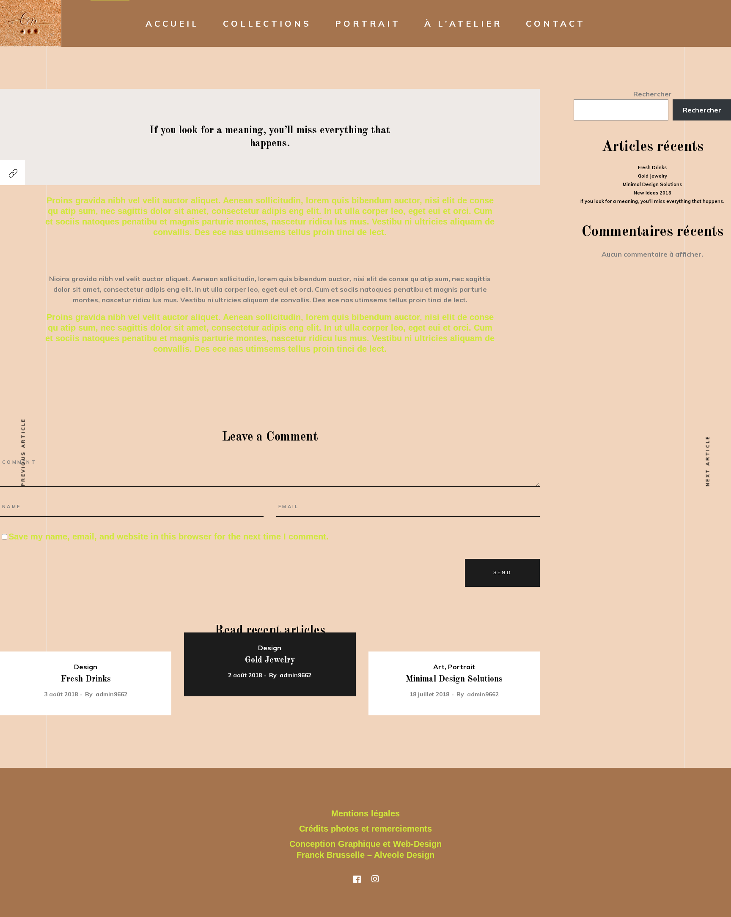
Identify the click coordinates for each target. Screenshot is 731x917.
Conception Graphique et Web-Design (365, 844)
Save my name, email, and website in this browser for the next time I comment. (168, 536)
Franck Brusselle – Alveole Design (365, 855)
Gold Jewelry (270, 660)
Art (439, 666)
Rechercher (652, 94)
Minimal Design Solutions (454, 679)
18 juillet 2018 (429, 694)
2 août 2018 (245, 675)
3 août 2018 (61, 694)
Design (85, 666)
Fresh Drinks (86, 679)
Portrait (461, 666)
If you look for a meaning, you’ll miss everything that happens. (652, 201)
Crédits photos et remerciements (365, 828)
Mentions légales (365, 813)
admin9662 (111, 694)
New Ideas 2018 (652, 193)
